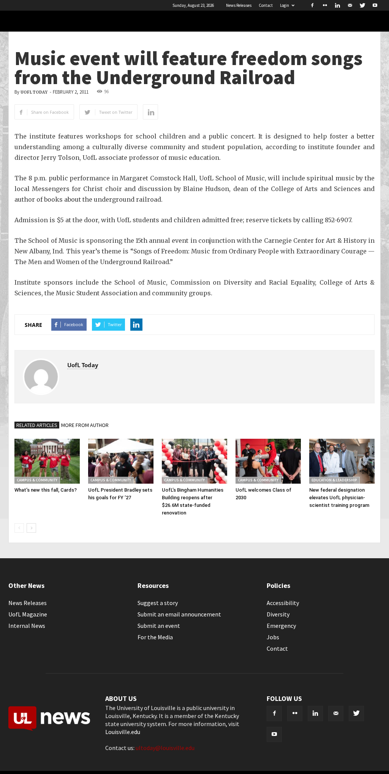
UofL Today (34, 92)
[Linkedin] (337, 5)
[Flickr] (324, 5)
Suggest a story (158, 603)
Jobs (273, 637)
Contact (266, 5)
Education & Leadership (334, 480)
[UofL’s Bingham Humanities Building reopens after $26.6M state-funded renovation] (194, 461)
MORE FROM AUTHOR (85, 425)
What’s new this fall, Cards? (45, 490)
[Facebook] (312, 5)
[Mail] (350, 5)
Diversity (278, 614)
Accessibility (283, 603)
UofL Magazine (27, 614)
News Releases (238, 5)
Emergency (281, 625)
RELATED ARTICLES (36, 425)
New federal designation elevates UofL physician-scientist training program (339, 497)
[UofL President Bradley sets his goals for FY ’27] (120, 461)
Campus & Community (37, 480)
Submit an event (159, 625)
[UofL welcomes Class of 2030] (268, 461)
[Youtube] (375, 5)
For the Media (155, 637)
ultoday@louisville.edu (165, 748)
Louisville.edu (122, 732)
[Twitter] (362, 5)
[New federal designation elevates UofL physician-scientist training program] (342, 461)
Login (284, 5)
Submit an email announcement (179, 614)
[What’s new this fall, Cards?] (47, 461)
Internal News (26, 625)
